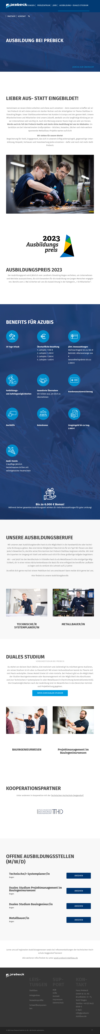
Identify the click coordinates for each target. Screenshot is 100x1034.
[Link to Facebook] (92, 1030)
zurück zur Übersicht (82, 67)
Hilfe (55, 993)
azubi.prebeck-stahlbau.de (66, 958)
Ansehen (79, 875)
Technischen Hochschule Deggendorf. (67, 795)
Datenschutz (58, 1003)
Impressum (58, 999)
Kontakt (56, 996)
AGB (54, 990)
